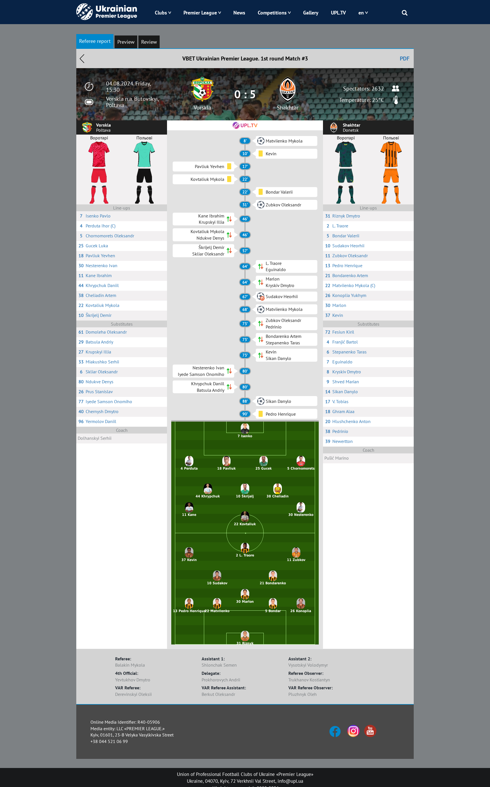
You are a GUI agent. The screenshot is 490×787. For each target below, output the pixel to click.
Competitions (272, 12)
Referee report (95, 41)
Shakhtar (288, 107)
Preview (125, 42)
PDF (404, 58)
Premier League (200, 12)
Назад (82, 58)
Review (149, 42)
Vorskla (202, 107)
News (239, 12)
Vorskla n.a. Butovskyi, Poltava (132, 102)
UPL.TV (338, 12)
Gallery (310, 12)
